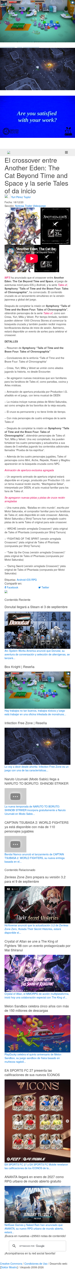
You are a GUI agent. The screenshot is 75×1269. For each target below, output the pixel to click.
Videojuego (39, 206)
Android (21, 579)
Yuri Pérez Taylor (21, 197)
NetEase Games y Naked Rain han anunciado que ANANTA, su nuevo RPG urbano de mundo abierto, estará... (34, 1228)
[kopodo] (9, 152)
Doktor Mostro (9, 1267)
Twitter (45, 587)
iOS (28, 579)
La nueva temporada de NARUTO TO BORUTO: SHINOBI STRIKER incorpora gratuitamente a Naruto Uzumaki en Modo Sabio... (35, 810)
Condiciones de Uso (36, 1263)
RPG (34, 579)
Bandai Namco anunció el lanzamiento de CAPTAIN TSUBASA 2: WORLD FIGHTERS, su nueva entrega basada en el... (35, 857)
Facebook (12, 587)
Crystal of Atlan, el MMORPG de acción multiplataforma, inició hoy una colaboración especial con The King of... (37, 995)
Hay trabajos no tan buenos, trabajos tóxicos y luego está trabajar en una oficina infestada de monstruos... (35, 712)
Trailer (28, 206)
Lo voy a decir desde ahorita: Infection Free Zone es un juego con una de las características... (37, 768)
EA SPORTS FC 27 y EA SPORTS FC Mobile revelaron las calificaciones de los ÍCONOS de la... (36, 1166)
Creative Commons (11, 1263)
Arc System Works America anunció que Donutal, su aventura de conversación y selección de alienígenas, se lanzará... (37, 654)
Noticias (19, 206)
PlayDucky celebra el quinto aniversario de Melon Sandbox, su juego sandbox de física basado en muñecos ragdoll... (33, 1057)
